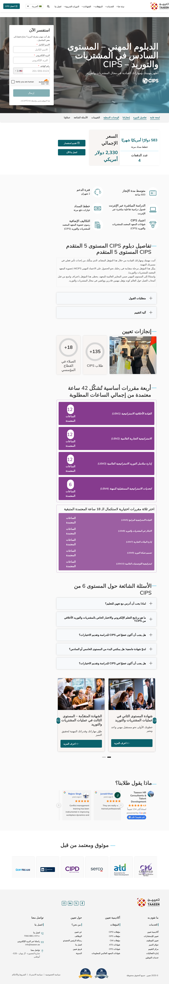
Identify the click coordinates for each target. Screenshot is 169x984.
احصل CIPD (10, 6)
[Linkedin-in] (70, 903)
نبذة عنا (121, 6)
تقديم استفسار (70, 143)
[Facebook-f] (82, 903)
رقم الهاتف (45, 66)
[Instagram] (64, 903)
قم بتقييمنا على (138, 817)
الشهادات (87, 6)
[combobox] (18, 71)
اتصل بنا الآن (71, 152)
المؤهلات (99, 6)
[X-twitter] (76, 903)
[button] (48, 6)
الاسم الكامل (44, 44)
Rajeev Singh (72, 793)
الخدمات (110, 6)
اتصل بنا (58, 6)
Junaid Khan (104, 793)
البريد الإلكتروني (42, 55)
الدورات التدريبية (72, 6)
